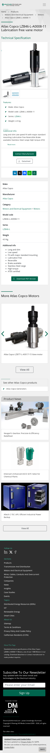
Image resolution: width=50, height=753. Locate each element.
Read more (11, 144)
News (6, 584)
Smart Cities (9, 615)
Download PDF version (26, 279)
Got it (42, 749)
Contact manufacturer (24, 154)
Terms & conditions (12, 627)
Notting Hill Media (18, 723)
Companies (9, 581)
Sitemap (7, 623)
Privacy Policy (26, 742)
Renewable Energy (12, 611)
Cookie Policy (9, 747)
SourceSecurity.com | (11, 734)
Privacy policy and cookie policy (17, 631)
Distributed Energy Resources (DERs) (19, 604)
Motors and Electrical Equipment (18, 570)
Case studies (9, 592)
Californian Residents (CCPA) (16, 635)
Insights (7, 588)
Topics (6, 600)
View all (24, 369)
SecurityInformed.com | (27, 734)
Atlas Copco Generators (16, 389)
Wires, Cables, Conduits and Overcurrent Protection (21, 575)
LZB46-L (18, 116)
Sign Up (24, 693)
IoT (5, 608)
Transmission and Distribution (17, 566)
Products (8, 563)
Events (7, 596)
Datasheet (26, 161)
